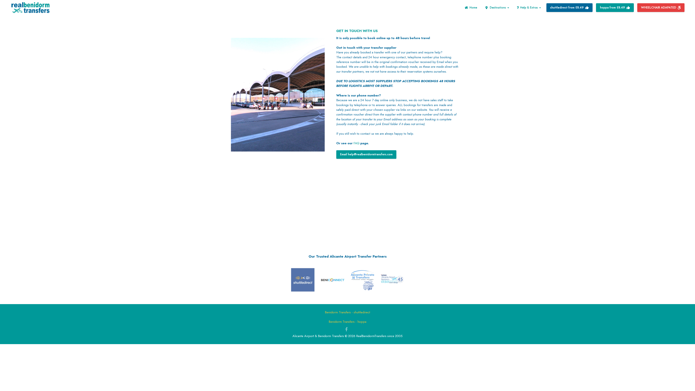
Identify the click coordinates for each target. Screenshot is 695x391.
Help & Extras (529, 7)
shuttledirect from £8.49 (567, 7)
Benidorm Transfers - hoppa (347, 321)
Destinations (498, 7)
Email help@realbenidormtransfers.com (366, 154)
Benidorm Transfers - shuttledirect (347, 312)
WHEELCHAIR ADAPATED (658, 7)
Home (473, 7)
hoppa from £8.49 (612, 7)
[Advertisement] (347, 209)
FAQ (356, 143)
